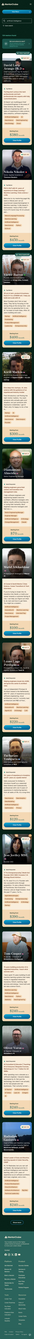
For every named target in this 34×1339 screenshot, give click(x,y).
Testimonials (8, 1289)
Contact (7, 1250)
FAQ (6, 1331)
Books (20, 1312)
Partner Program (24, 1287)
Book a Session (9, 1275)
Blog (20, 1324)
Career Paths (23, 1316)
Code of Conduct (9, 1334)
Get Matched (9, 1265)
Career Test (8, 1299)
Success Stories (24, 1265)
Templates (22, 1320)
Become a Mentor (10, 1279)
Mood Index (22, 1308)
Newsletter (22, 1299)
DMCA (17, 1334)
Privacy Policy (19, 1331)
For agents (24, 1334)
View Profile (17, 140)
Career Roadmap (10, 1302)
